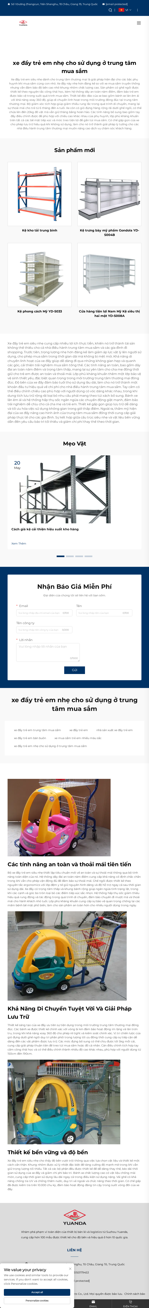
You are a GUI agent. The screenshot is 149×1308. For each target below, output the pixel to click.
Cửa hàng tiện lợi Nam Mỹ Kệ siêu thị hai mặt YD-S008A (109, 313)
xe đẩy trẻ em (78, 730)
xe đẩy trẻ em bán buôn (30, 738)
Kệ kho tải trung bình (39, 230)
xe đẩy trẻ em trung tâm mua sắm (37, 730)
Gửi (74, 670)
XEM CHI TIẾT (40, 194)
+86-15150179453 (78, 1272)
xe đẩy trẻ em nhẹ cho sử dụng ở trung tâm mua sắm (50, 746)
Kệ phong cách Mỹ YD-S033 (39, 311)
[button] (60, 556)
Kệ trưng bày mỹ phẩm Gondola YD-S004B (109, 233)
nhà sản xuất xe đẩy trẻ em (114, 730)
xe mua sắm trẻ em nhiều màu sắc (78, 738)
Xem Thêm (18, 543)
